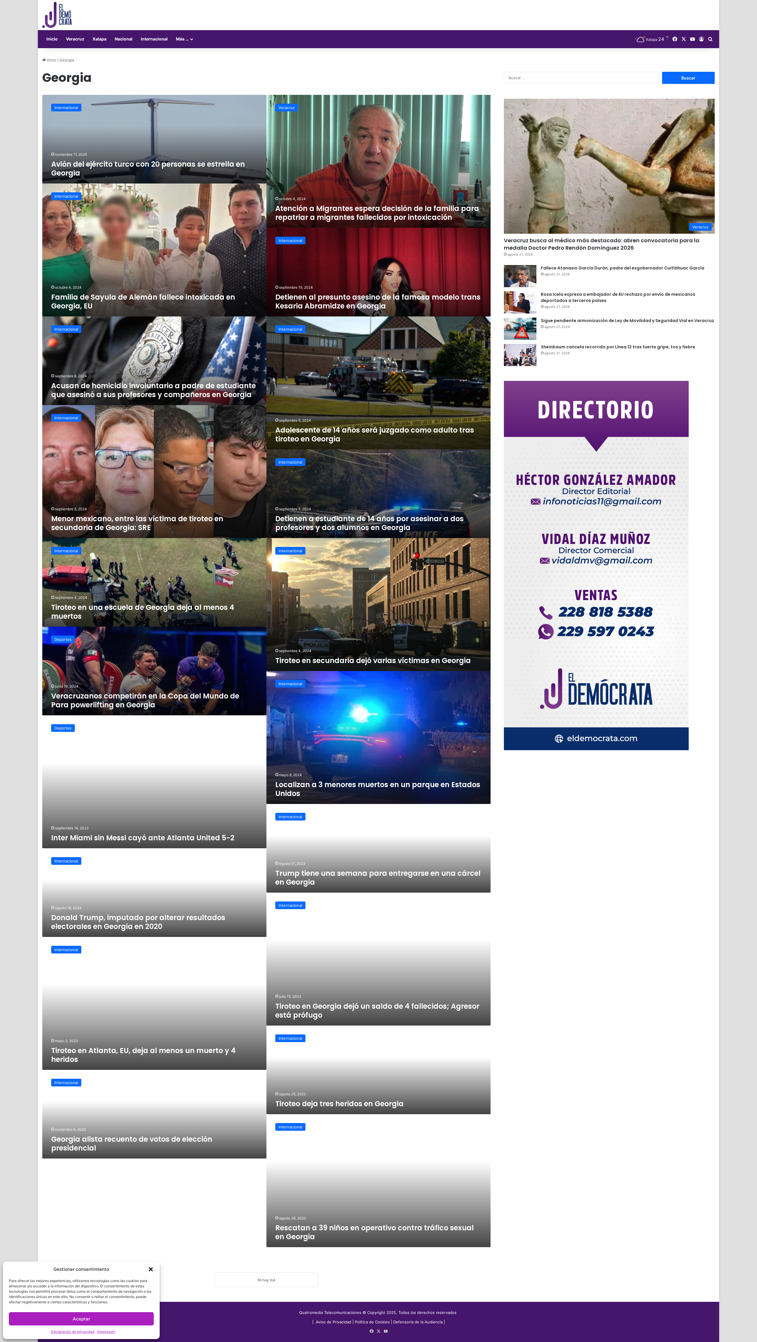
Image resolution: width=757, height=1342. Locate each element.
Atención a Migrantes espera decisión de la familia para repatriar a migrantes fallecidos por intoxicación (377, 213)
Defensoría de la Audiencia (418, 1322)
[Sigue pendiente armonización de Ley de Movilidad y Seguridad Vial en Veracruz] (520, 329)
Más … (182, 38)
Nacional (123, 38)
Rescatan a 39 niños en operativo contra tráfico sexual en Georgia (374, 1232)
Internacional (154, 38)
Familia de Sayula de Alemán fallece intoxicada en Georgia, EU (143, 301)
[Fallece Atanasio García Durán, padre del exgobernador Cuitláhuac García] (520, 276)
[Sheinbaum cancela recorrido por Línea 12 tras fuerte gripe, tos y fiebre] (520, 355)
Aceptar (81, 1319)
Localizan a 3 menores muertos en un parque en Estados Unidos (377, 789)
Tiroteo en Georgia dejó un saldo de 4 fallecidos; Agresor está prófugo (377, 1010)
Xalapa (99, 38)
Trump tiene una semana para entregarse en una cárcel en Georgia (378, 877)
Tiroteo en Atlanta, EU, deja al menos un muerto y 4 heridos (143, 1055)
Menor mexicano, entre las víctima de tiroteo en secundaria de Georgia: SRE (137, 523)
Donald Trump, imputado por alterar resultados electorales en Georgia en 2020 (138, 922)
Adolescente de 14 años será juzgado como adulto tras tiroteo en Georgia (374, 434)
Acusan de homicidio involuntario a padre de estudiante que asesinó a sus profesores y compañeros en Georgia (153, 390)
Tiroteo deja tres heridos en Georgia (339, 1104)
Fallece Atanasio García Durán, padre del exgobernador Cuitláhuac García (622, 268)
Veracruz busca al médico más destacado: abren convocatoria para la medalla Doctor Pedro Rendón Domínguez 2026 (601, 244)
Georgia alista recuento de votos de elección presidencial (131, 1143)
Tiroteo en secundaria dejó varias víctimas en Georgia (373, 660)
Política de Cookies (372, 1322)
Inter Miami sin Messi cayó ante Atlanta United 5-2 (142, 838)
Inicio (52, 38)
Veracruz (75, 38)
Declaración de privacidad (72, 1331)
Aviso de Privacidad (334, 1322)
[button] (151, 1269)
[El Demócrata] (57, 15)
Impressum (106, 1331)
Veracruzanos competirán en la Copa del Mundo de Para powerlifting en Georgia (145, 700)
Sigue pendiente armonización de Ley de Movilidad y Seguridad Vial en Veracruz (627, 321)
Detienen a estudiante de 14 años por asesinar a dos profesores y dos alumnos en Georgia (369, 523)
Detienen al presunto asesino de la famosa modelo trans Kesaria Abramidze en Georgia (378, 301)
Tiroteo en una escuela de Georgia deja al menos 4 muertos (142, 611)
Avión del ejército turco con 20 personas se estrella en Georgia (148, 168)
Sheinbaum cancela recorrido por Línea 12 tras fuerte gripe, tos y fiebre (618, 347)
